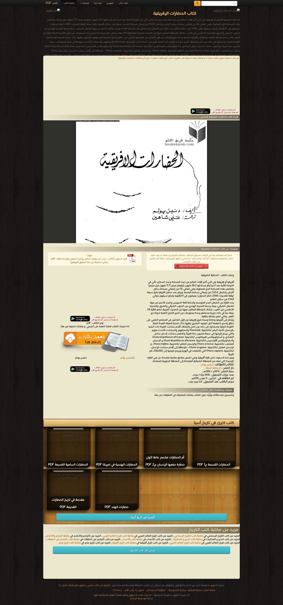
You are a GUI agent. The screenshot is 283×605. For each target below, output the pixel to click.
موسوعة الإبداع (138, 598)
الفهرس (109, 3)
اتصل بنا (139, 590)
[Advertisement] (141, 85)
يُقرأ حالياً (98, 3)
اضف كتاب (123, 3)
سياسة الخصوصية (177, 590)
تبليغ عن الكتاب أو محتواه (190, 266)
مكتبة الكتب (68, 3)
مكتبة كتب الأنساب (132, 539)
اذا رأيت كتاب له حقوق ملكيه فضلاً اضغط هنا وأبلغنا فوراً (122, 595)
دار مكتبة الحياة (214, 368)
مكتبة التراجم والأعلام (57, 536)
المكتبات (85, 3)
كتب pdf (129, 590)
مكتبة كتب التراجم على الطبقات (63, 539)
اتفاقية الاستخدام (155, 590)
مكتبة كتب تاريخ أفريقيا (124, 542)
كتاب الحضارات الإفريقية (128, 58)
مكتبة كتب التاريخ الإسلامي (188, 536)
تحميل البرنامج (78, 262)
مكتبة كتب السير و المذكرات (187, 539)
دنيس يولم (207, 364)
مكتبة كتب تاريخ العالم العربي (118, 536)
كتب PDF (52, 3)
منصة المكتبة (195, 590)
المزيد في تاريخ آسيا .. (141, 517)
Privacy (117, 590)
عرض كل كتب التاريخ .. (141, 550)
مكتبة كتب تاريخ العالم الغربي (185, 542)
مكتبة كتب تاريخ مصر (69, 542)
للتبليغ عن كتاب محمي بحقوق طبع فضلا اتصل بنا (84, 585)
